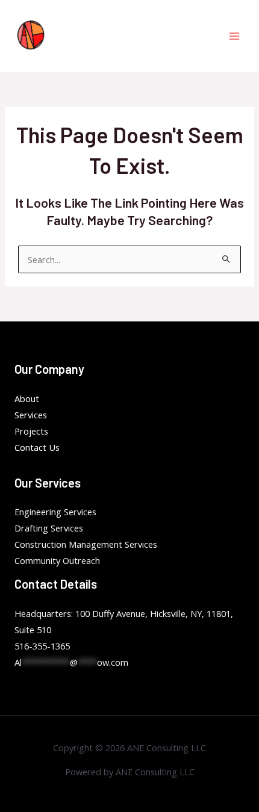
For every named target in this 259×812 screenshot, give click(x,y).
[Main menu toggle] (234, 36)
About (26, 398)
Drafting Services (48, 528)
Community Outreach (57, 560)
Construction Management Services (85, 544)
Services (30, 415)
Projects (31, 431)
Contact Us (37, 447)
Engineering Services (55, 512)
